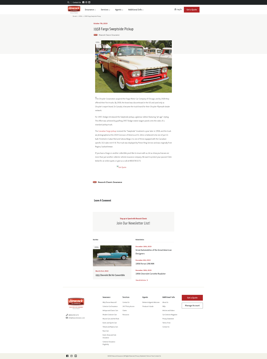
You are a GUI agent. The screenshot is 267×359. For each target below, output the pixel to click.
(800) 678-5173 (73, 315)
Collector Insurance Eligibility (109, 343)
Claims (125, 310)
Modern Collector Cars (110, 315)
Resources (126, 315)
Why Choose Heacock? (110, 302)
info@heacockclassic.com (77, 318)
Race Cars (106, 331)
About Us (165, 302)
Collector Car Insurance (110, 306)
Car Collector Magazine (169, 315)
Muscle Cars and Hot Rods (111, 319)
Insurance (89, 9)
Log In (179, 9)
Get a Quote (192, 9)
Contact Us (77, 2)
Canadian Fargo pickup (107, 131)
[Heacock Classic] (74, 9)
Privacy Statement (168, 319)
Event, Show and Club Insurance (109, 336)
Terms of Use (166, 323)
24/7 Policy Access (128, 306)
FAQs (164, 306)
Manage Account (192, 305)
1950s (80, 16)
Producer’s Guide (147, 306)
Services (104, 9)
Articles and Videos (168, 310)
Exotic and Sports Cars (110, 323)
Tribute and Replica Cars (110, 327)
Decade (75, 16)
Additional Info (135, 9)
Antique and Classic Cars (110, 310)
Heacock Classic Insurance (109, 35)
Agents (118, 9)
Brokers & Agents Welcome (150, 302)
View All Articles (141, 280)
